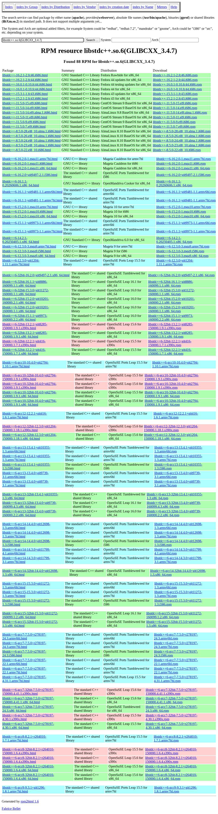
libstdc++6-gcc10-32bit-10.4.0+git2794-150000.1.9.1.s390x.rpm (172, 377)
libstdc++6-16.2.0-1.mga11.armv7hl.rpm (183, 159)
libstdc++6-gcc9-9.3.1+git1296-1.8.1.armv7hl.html (23, 789)
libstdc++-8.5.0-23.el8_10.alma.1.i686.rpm (182, 145)
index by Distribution (55, 7)
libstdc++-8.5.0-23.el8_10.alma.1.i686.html (31, 145)
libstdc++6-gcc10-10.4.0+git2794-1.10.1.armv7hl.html (25, 364)
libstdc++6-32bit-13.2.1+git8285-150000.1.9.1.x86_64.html (24, 334)
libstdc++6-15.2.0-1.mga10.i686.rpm (181, 211)
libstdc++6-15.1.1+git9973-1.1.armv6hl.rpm (186, 223)
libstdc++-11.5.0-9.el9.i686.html (24, 122)
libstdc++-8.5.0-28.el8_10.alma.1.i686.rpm (182, 131)
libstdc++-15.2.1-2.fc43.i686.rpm (175, 98)
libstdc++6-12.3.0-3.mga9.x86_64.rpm (182, 256)
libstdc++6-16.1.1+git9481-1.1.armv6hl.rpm (186, 192)
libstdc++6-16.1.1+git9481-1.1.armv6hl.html (32, 192)
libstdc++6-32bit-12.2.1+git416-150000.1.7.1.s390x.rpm (169, 343)
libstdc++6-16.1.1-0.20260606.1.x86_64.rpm (174, 183)
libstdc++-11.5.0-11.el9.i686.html (24, 117)
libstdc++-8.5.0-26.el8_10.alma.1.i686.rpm (182, 136)
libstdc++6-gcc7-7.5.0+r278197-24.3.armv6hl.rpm (176, 636)
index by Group (27, 7)
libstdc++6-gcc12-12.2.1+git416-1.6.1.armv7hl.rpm (175, 415)
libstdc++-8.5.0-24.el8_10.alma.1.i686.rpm (182, 140)
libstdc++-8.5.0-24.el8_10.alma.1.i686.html (31, 140)
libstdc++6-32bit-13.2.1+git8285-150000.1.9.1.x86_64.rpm (170, 334)
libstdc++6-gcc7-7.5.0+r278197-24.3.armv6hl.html (24, 636)
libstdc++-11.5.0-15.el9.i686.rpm (175, 103)
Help (174, 7)
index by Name (143, 7)
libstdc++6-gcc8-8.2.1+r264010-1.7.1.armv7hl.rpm (176, 738)
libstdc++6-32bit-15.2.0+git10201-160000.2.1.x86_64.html (25, 300)
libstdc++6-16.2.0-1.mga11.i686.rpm (181, 163)
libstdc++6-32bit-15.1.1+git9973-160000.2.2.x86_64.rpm (170, 317)
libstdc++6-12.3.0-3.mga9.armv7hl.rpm (182, 246)
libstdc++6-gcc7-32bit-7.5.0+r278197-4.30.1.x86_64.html (28, 725)
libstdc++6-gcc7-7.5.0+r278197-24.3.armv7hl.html (24, 645)
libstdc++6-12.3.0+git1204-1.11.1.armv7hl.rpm (174, 262)
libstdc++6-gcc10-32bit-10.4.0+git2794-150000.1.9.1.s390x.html (29, 377)
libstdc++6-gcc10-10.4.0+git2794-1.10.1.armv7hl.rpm (175, 364)
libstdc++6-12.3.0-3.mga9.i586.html (26, 251)
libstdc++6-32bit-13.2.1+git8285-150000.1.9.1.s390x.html (24, 326)
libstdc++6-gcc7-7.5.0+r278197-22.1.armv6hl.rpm (176, 662)
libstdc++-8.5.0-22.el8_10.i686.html (26, 150)
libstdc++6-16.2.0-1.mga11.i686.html (27, 163)
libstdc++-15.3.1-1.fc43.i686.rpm (175, 94)
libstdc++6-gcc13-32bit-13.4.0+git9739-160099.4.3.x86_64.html (29, 504)
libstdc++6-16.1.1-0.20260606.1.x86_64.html (20, 183)
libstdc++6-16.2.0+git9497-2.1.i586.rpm (183, 175)
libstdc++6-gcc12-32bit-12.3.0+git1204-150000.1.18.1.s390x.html (29, 428)
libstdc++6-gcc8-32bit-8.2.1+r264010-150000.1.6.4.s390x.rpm (171, 751)
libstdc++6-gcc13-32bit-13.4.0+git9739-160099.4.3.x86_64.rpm (174, 504)
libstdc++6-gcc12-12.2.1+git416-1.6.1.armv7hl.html (24, 415)
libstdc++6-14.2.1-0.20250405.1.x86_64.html (20, 240)
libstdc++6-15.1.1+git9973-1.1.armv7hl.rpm (186, 231)
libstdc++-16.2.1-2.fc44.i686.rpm (175, 80)
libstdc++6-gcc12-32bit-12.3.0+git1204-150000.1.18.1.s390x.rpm (171, 428)
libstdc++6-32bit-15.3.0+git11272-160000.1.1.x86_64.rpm (171, 292)
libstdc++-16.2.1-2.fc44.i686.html (25, 80)
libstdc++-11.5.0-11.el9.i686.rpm (175, 117)
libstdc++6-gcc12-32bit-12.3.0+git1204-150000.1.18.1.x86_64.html (29, 436)
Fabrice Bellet (11, 808)
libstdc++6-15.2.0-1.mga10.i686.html (27, 211)
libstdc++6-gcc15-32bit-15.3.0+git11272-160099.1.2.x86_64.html (30, 615)
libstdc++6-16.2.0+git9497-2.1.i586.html (29, 175)
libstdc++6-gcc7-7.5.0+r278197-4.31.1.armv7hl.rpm (176, 679)
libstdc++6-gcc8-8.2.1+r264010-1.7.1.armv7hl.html (24, 738)
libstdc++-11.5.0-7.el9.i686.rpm (174, 126)
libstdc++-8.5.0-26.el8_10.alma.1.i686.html (31, 136)
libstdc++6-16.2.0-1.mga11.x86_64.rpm (183, 168)
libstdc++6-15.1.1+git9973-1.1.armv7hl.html (32, 231)
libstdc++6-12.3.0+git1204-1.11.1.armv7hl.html (20, 262)
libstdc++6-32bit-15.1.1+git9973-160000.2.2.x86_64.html (24, 317)
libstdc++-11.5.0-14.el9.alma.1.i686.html (29, 112)
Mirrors (162, 7)
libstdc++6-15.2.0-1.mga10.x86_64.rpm (183, 216)
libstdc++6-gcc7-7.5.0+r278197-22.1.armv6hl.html (24, 662)
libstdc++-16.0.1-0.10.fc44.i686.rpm (177, 84)
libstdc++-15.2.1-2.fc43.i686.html (25, 98)
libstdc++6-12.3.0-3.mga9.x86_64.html (28, 256)
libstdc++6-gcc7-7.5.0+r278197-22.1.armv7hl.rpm (176, 670)
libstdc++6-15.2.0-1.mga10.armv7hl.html (30, 207)
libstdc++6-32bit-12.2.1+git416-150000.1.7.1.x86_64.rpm (169, 351)
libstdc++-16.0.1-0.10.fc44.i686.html (27, 84)
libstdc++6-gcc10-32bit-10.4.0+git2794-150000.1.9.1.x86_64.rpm (172, 394)
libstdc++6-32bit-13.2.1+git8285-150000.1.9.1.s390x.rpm (170, 326)
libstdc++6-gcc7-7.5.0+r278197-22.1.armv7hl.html (24, 670)
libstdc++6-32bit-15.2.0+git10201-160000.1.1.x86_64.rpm (171, 309)
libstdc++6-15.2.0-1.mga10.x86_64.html (29, 216)
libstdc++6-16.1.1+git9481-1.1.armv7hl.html (32, 200)
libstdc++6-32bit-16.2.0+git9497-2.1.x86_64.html (35, 275)
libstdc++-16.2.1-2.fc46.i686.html (25, 75)
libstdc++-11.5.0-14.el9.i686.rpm (175, 108)
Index (9, 7)
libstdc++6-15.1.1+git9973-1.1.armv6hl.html (32, 223)
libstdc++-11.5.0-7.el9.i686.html (24, 126)
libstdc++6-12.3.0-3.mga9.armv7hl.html (29, 246)
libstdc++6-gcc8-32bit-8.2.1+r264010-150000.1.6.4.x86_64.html (28, 768)
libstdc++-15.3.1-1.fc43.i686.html (25, 94)
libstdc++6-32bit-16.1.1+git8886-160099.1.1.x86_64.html (24, 283)
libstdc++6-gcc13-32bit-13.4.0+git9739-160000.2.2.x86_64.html (29, 513)
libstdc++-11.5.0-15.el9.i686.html (24, 103)
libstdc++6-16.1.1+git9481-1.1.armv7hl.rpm (186, 200)
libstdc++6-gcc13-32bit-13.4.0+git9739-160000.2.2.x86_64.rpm (174, 513)
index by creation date (114, 7)
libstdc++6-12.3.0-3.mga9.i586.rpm (180, 251)
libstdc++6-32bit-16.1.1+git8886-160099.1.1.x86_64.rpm (170, 283)
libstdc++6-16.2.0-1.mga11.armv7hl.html (29, 159)
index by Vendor (84, 7)
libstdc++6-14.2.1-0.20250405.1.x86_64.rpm (174, 240)
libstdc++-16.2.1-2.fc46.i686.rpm (175, 75)
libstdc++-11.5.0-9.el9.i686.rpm (174, 122)
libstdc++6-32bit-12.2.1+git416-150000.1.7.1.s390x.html (24, 343)
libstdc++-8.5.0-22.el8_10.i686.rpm (177, 150)
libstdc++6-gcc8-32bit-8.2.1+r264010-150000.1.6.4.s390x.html (28, 751)
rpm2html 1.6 (30, 801)
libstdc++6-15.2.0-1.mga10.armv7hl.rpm (183, 207)
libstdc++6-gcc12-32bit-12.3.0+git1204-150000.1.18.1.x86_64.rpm (171, 436)
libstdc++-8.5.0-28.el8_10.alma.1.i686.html (31, 131)
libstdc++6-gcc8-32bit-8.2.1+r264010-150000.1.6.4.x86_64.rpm (171, 768)
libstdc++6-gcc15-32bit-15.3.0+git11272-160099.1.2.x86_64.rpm (174, 615)
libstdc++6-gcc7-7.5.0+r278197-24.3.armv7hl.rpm (176, 645)
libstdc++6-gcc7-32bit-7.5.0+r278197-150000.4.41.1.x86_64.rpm (171, 700)
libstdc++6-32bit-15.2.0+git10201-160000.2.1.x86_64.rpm (171, 300)
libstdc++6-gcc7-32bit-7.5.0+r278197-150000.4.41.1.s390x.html (28, 691)
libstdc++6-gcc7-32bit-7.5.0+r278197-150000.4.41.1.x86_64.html (28, 700)
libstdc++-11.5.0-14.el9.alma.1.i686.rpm (180, 112)
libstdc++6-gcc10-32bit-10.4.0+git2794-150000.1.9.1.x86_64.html (29, 394)
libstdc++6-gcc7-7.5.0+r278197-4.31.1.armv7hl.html (24, 679)
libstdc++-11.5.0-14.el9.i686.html (24, 108)
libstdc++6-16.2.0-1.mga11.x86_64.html (29, 168)
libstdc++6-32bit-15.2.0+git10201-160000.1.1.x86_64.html (25, 309)
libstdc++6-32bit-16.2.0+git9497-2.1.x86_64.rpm (181, 275)
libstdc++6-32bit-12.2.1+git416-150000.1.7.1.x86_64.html (24, 351)
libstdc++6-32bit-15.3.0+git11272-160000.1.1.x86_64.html (25, 292)
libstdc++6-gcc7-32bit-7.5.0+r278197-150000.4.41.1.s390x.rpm (171, 691)
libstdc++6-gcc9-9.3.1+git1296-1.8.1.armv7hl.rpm (175, 789)
